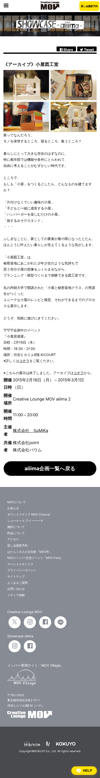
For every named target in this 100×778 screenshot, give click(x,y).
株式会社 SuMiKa (30, 430)
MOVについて (16, 502)
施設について (16, 527)
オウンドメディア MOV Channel (28, 514)
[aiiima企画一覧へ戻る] (50, 474)
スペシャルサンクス (20, 564)
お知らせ (13, 508)
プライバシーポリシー (21, 570)
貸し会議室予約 (89, 6)
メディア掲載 (16, 595)
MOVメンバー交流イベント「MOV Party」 (35, 558)
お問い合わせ (16, 589)
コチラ (24, 361)
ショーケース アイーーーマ (25, 521)
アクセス (13, 539)
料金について (16, 533)
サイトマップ (16, 576)
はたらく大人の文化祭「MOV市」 (29, 552)
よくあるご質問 (17, 583)
